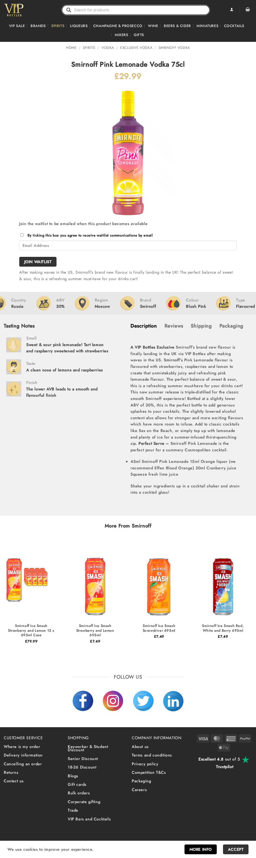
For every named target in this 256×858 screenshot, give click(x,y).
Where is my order (22, 746)
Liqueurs (79, 25)
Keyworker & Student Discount (88, 748)
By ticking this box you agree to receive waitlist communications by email (90, 235)
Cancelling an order (23, 764)
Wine (153, 25)
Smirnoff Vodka (174, 47)
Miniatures (207, 25)
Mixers (121, 34)
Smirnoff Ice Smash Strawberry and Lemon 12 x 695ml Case (31, 630)
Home (71, 47)
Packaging (141, 781)
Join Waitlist (38, 262)
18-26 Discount (82, 767)
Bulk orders (79, 793)
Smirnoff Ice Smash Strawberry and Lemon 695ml (95, 630)
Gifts (139, 34)
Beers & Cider (177, 25)
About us (140, 746)
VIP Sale (17, 25)
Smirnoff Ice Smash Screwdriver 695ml (159, 628)
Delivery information (23, 755)
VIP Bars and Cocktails (89, 819)
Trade (73, 810)
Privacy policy (145, 764)
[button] (248, 10)
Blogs (73, 776)
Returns (11, 772)
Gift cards (77, 784)
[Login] (232, 10)
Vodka (108, 47)
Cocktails (234, 25)
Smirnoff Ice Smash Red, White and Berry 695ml (223, 628)
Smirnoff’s (173, 360)
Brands (38, 25)
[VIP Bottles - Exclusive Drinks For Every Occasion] (25, 10)
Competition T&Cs (149, 772)
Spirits (57, 25)
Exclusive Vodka (136, 47)
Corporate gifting (84, 802)
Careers (139, 790)
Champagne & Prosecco (117, 25)
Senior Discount (83, 759)
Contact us (14, 781)
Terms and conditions (152, 755)
